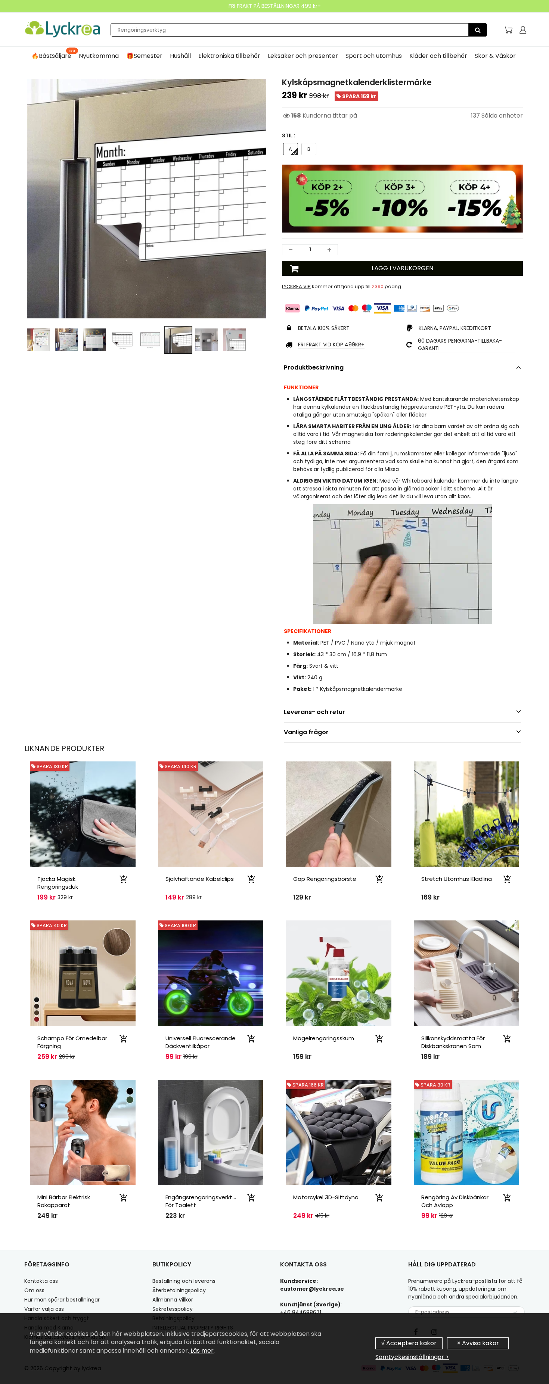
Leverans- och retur (314, 712)
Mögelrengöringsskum (323, 1038)
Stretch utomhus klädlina (456, 879)
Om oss (34, 1290)
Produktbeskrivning (314, 367)
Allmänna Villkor (172, 1299)
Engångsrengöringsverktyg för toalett (202, 1201)
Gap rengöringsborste (324, 879)
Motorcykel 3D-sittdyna (326, 1197)
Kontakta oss (41, 1281)
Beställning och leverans (183, 1281)
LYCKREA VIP (296, 286)
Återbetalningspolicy (179, 1290)
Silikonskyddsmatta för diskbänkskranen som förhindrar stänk (453, 1046)
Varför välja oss (44, 1309)
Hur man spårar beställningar (62, 1299)
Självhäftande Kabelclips (199, 879)
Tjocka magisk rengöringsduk (57, 883)
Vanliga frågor (306, 732)
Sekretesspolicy (172, 1309)
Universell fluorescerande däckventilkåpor (200, 1042)
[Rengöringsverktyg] (477, 30)
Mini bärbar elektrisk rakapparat (63, 1201)
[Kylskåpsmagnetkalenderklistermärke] (146, 199)
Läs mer (201, 1350)
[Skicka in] (515, 1312)
